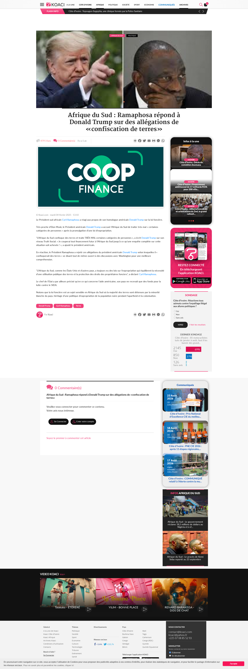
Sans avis (179, 318)
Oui (177, 311)
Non (178, 314)
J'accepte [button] (233, 664)
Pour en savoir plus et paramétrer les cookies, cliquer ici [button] (48, 665)
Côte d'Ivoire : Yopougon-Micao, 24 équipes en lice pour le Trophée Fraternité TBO (108, 11)
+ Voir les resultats (197, 324)
